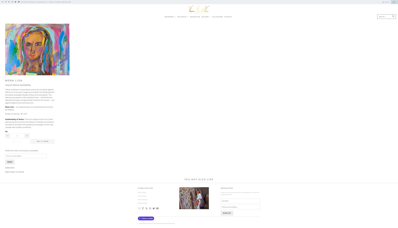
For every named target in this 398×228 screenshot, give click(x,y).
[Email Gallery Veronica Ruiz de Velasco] (2, 2)
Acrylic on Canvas (17, 172)
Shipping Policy (142, 203)
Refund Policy (142, 192)
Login (387, 2)
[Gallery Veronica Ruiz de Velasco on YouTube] (18, 2)
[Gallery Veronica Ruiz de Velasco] (199, 9)
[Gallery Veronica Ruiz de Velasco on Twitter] (15, 2)
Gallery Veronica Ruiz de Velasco (152, 223)
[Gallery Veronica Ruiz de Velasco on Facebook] (6, 2)
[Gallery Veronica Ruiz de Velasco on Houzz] (9, 2)
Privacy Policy (142, 196)
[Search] (393, 16)
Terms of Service (143, 199)
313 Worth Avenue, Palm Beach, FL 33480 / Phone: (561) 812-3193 (46, 2)
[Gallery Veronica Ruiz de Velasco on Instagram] (12, 2)
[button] (170, 17)
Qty (6, 131)
